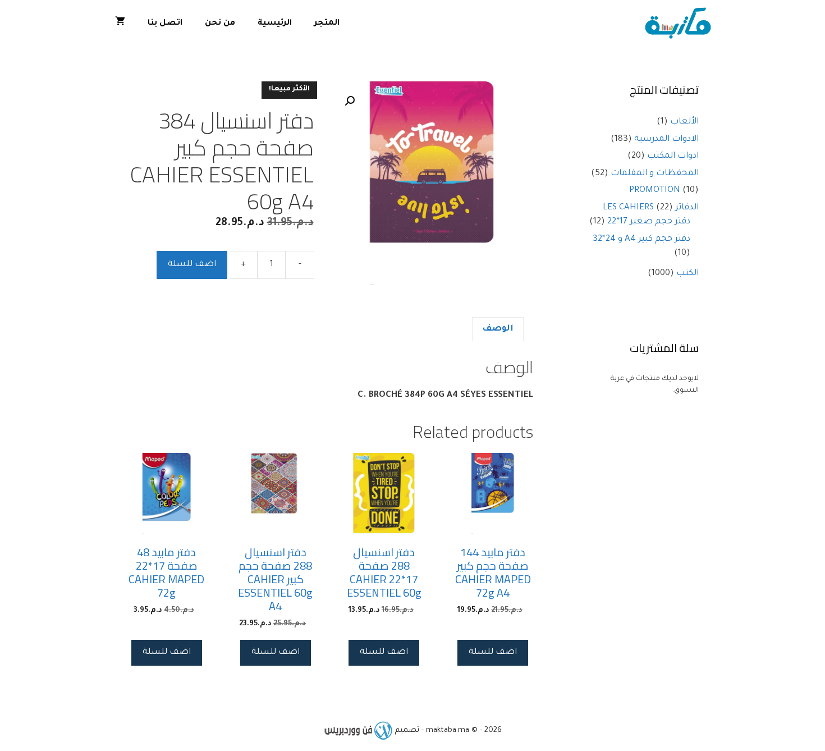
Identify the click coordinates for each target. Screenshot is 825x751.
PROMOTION (654, 190)
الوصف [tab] (498, 329)
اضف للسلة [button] (493, 652)
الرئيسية (275, 23)
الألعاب (684, 122)
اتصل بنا (165, 23)
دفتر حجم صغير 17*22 (648, 222)
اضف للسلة (192, 264)
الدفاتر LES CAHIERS (651, 208)
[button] (350, 101)
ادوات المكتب (673, 156)
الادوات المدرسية (666, 139)
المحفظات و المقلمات (655, 173)
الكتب (687, 273)
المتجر (327, 23)
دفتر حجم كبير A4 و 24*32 (641, 239)
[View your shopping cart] (120, 24)
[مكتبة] (680, 24)
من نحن (220, 23)
